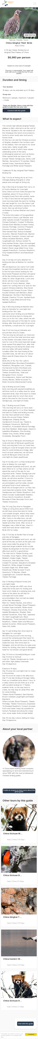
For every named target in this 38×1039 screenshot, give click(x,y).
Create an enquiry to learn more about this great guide (19, 791)
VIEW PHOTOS (29, 35)
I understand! (31, 1034)
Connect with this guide (16, 110)
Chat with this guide (25, 1024)
